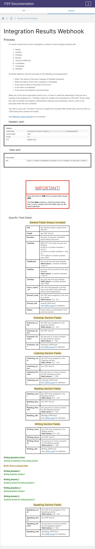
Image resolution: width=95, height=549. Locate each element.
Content (71, 11)
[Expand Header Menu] (88, 3)
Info (23, 11)
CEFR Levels (49, 306)
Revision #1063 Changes (27, 18)
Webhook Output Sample (22, 117)
